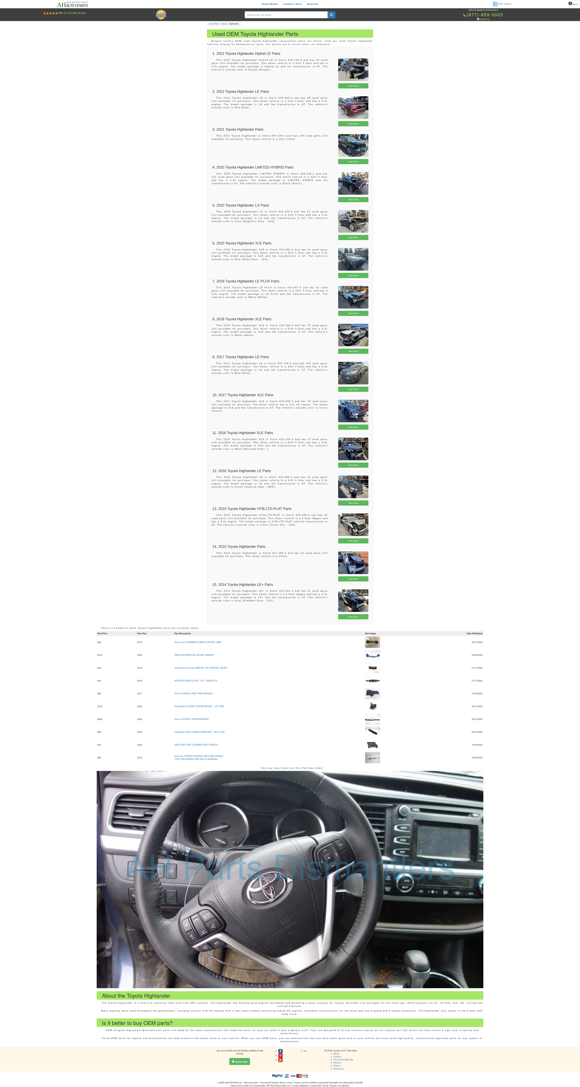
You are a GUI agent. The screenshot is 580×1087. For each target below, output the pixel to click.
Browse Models (270, 3)
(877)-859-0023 (485, 14)
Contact (337, 1056)
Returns (337, 1062)
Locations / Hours (292, 3)
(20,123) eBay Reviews (75, 12)
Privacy (337, 1065)
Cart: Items (504, 3)
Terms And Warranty (343, 1059)
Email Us (485, 19)
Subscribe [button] (241, 1061)
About (575, 4)
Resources (312, 3)
